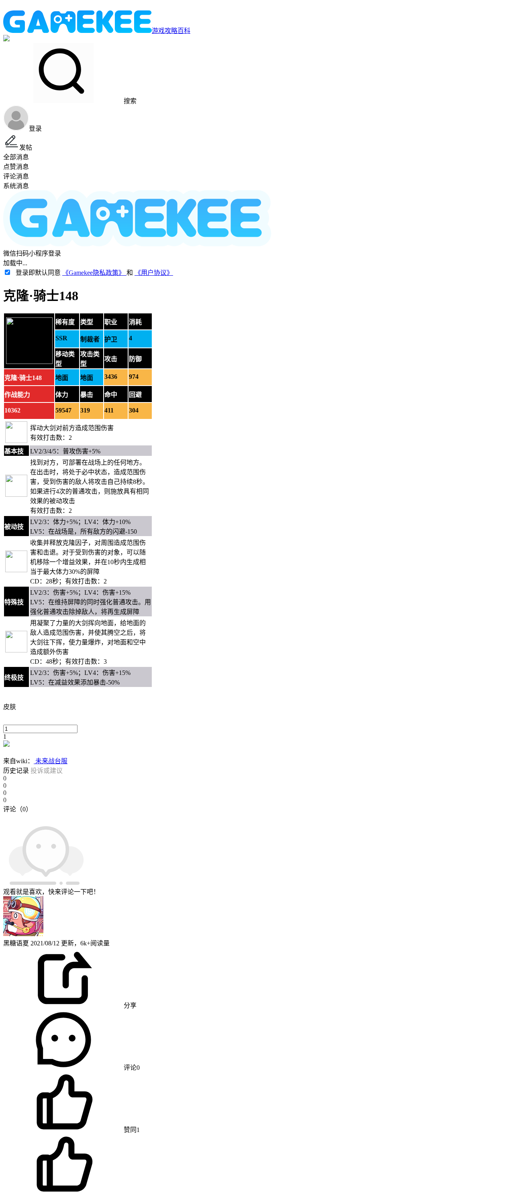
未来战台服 (50, 761)
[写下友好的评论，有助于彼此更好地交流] (186, 817)
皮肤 (9, 706)
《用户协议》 (154, 272)
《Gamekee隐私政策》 (94, 272)
